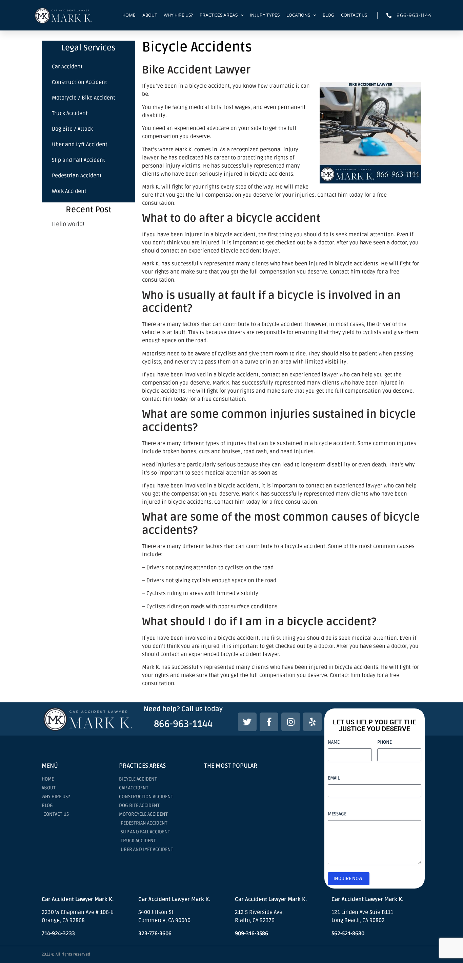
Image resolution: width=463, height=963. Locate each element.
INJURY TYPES (265, 15)
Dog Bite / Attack (72, 129)
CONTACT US (354, 15)
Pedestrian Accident (77, 175)
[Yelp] (312, 722)
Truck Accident (70, 113)
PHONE (384, 742)
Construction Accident (79, 82)
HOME (129, 15)
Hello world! (68, 224)
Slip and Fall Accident (78, 160)
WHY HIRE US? (178, 15)
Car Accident (67, 66)
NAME (334, 742)
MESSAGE (337, 814)
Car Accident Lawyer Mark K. (271, 899)
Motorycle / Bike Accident (83, 97)
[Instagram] (290, 722)
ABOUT (149, 15)
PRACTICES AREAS (219, 15)
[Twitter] (247, 722)
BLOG (328, 15)
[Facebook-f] (269, 722)
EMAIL (334, 778)
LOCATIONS (298, 15)
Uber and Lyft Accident (79, 144)
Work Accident (69, 191)
